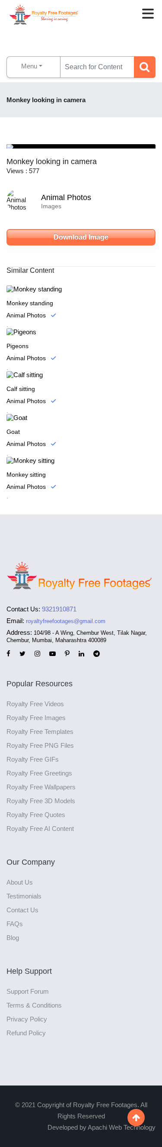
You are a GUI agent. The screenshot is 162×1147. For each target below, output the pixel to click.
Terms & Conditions (34, 1005)
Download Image (81, 237)
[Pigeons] (81, 332)
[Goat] (81, 417)
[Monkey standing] (81, 289)
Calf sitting (20, 388)
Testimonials (23, 896)
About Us (19, 882)
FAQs (14, 923)
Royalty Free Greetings (39, 773)
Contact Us (22, 910)
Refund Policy (26, 1033)
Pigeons (17, 345)
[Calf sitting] (81, 374)
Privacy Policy (26, 1019)
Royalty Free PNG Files (40, 745)
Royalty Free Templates (39, 731)
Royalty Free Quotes (35, 814)
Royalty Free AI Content (40, 828)
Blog (12, 937)
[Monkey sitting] (81, 460)
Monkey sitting (26, 474)
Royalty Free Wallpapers (41, 787)
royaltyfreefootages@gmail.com (65, 621)
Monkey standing (29, 303)
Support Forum (27, 991)
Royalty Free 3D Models (40, 801)
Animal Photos (66, 197)
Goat (13, 431)
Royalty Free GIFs (32, 759)
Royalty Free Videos (35, 704)
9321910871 (59, 609)
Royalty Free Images (36, 717)
